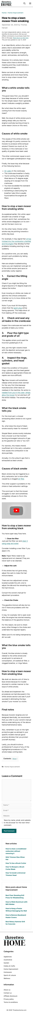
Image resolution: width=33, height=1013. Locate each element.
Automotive (8, 960)
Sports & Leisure (10, 975)
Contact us (8, 993)
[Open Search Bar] (24, 3)
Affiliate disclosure (10, 996)
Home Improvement (15, 13)
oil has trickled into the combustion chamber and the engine (16, 241)
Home (4, 13)
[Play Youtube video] (16, 510)
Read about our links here (20, 38)
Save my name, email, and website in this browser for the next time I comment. (17, 822)
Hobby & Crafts (9, 966)
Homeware (8, 972)
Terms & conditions (11, 1002)
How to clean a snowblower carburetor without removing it (16, 851)
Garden (6, 963)
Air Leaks (7, 171)
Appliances (8, 957)
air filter (21, 479)
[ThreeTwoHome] (6, 3)
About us (7, 990)
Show (14, 758)
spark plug (18, 308)
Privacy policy (9, 999)
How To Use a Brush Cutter (16, 863)
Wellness (7, 978)
